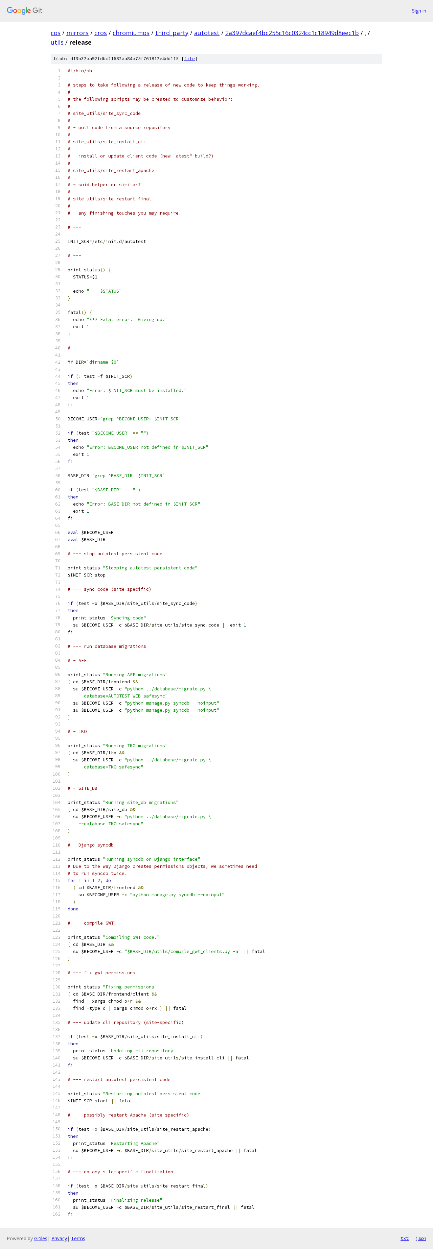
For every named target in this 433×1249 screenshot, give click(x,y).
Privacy (59, 1238)
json (420, 1238)
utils (57, 42)
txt (405, 1238)
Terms (78, 1238)
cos (56, 33)
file (189, 59)
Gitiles (40, 1238)
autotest (207, 33)
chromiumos (131, 33)
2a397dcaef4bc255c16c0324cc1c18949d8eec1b (292, 33)
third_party (171, 33)
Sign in (419, 10)
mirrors (77, 33)
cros (100, 33)
